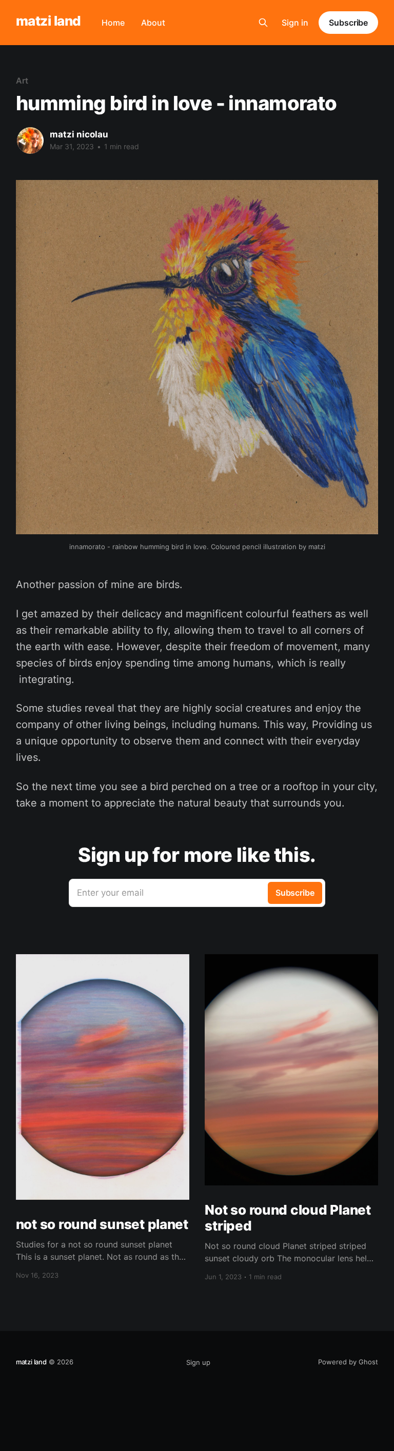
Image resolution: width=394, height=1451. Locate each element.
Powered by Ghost (348, 1362)
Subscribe (348, 22)
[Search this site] (263, 22)
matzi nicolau (79, 134)
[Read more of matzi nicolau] (30, 140)
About (153, 22)
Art (22, 80)
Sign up (198, 1362)
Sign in (295, 22)
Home (113, 22)
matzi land (48, 21)
